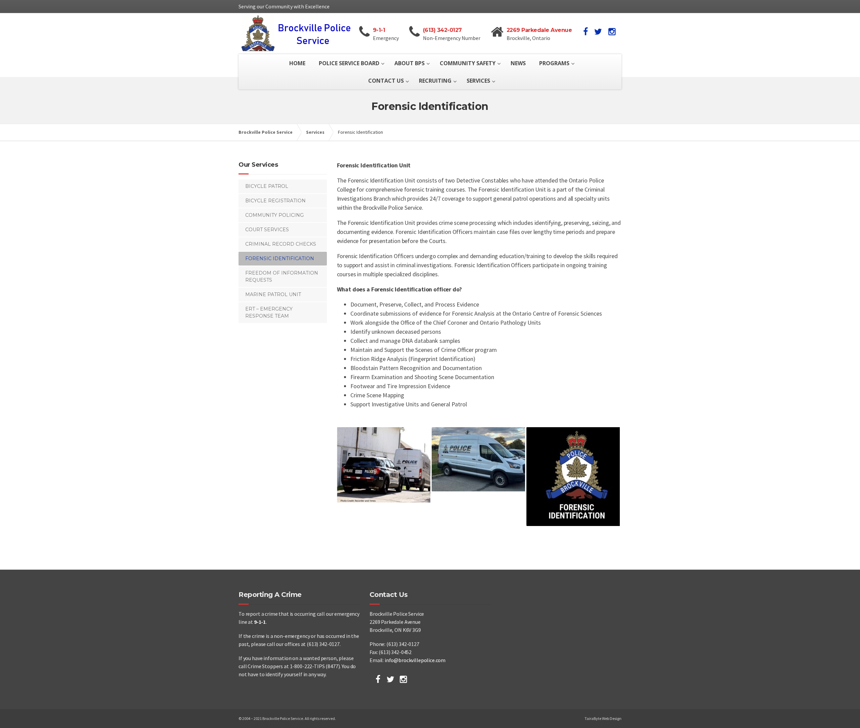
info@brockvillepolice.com (415, 660)
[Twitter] (390, 679)
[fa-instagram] (612, 31)
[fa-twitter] (598, 31)
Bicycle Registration (275, 201)
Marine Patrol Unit (273, 294)
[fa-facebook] (585, 31)
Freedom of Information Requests (281, 276)
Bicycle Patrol (266, 186)
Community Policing (274, 215)
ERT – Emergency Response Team (269, 312)
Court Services (267, 230)
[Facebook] (378, 679)
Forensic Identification (279, 258)
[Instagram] (403, 679)
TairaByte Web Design (603, 718)
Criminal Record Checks (280, 244)
